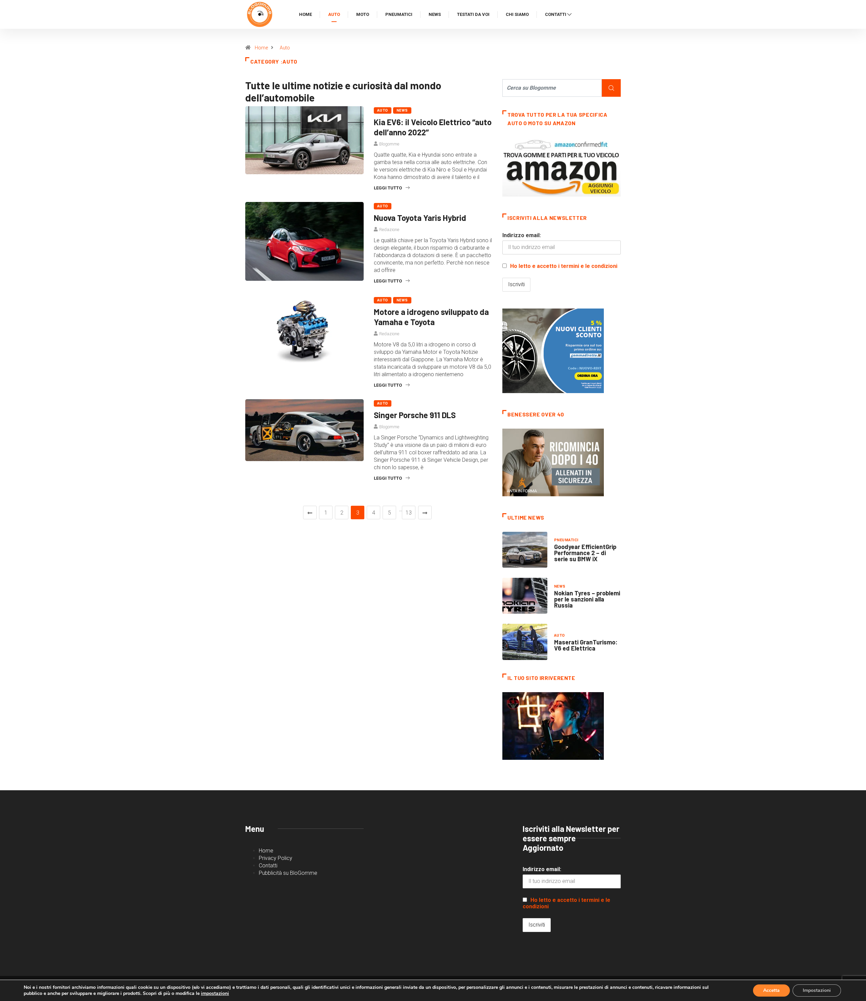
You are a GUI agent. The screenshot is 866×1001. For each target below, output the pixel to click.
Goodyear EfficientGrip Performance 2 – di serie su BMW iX (585, 553)
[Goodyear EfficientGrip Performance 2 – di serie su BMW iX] (524, 550)
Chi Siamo (517, 14)
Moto (362, 14)
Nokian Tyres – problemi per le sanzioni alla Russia (587, 599)
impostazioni (215, 994)
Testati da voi (473, 14)
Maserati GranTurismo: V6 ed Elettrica (585, 645)
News (435, 14)
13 (409, 512)
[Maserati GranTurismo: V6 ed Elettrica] (524, 642)
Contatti (555, 14)
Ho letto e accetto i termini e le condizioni (563, 266)
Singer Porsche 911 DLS (415, 415)
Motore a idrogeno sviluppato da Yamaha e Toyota (431, 317)
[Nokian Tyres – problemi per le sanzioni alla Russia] (524, 596)
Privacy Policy (275, 858)
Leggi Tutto (388, 187)
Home (305, 14)
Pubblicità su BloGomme (288, 873)
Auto (334, 14)
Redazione (389, 229)
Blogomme (389, 143)
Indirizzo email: (521, 235)
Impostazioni (817, 990)
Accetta (771, 990)
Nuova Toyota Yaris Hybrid (420, 218)
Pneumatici (398, 14)
